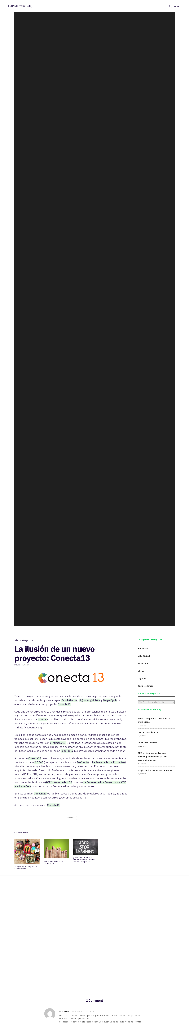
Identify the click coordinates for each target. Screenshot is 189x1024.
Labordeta (67, 751)
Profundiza (83, 762)
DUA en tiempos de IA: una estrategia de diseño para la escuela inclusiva (152, 756)
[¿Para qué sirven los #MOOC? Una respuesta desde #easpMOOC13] (85, 847)
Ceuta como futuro (148, 732)
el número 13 (58, 743)
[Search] (170, 6)
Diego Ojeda (110, 700)
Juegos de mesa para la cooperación (25, 868)
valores (42, 719)
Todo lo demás (145, 685)
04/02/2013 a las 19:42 (83, 1012)
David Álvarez (69, 700)
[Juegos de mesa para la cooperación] (27, 852)
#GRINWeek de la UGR (58, 782)
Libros (141, 670)
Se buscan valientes (148, 742)
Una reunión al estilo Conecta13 (53, 863)
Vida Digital (144, 656)
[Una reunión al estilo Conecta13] (56, 849)
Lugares (142, 678)
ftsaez (17, 665)
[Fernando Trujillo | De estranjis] (19, 6)
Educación (143, 648)
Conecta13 (64, 704)
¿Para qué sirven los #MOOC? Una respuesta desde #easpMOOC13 (84, 860)
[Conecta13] (70, 677)
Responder (140, 1010)
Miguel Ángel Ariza (89, 700)
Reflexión (143, 663)
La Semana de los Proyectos (108, 762)
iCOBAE (38, 762)
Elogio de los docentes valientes (155, 770)
